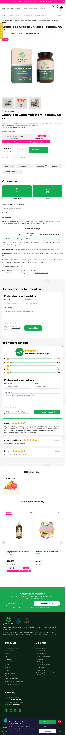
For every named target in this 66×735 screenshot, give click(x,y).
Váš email (27, 299)
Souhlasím (47, 722)
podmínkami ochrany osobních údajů (16, 413)
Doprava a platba (21, 8)
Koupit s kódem (38, 138)
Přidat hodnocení (33, 328)
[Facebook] (6, 710)
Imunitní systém (15, 127)
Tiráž (6, 676)
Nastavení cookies (41, 667)
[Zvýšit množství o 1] (26, 149)
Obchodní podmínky (42, 648)
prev (3, 542)
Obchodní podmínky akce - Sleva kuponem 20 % (46, 673)
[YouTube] (19, 710)
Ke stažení (8, 662)
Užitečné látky (10, 171)
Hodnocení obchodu (11, 678)
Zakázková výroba (10, 673)
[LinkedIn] (15, 710)
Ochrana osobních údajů (43, 665)
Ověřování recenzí (41, 670)
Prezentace (8, 659)
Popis (6, 166)
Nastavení (47, 731)
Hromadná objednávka (43, 656)
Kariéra (7, 670)
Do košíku (35, 150)
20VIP (42, 136)
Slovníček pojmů (10, 651)
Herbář (7, 653)
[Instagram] (11, 710)
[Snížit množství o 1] (19, 149)
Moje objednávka (41, 653)
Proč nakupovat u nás (12, 648)
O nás (31, 8)
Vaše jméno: (8, 299)
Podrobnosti (21, 731)
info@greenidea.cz (15, 704)
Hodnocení (22, 166)
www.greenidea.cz (41, 273)
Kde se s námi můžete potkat (14, 681)
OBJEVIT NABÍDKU (46, 1)
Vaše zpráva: (8, 307)
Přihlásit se (47, 603)
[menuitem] (5, 16)
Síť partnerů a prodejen (12, 684)
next (61, 542)
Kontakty (41, 8)
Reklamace (39, 659)
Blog (35, 8)
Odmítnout (47, 726)
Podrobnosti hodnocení (32, 33)
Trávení (23, 127)
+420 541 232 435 (15, 699)
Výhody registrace (41, 662)
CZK (61, 10)
